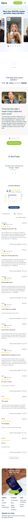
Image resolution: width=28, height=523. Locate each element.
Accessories (14, 500)
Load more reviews (14, 458)
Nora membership (5, 506)
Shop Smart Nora (14, 143)
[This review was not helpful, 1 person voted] (25, 244)
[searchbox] (7, 214)
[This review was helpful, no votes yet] (22, 244)
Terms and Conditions (23, 501)
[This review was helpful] (22, 271)
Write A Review (14, 207)
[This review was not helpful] (25, 452)
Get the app (14, 492)
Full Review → (14, 170)
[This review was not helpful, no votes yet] (25, 271)
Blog (12, 503)
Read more (14, 238)
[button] (25, 3)
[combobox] (21, 217)
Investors (13, 509)
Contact (4, 503)
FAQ (3, 500)
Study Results (13, 506)
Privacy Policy (22, 505)
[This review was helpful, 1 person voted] (22, 370)
